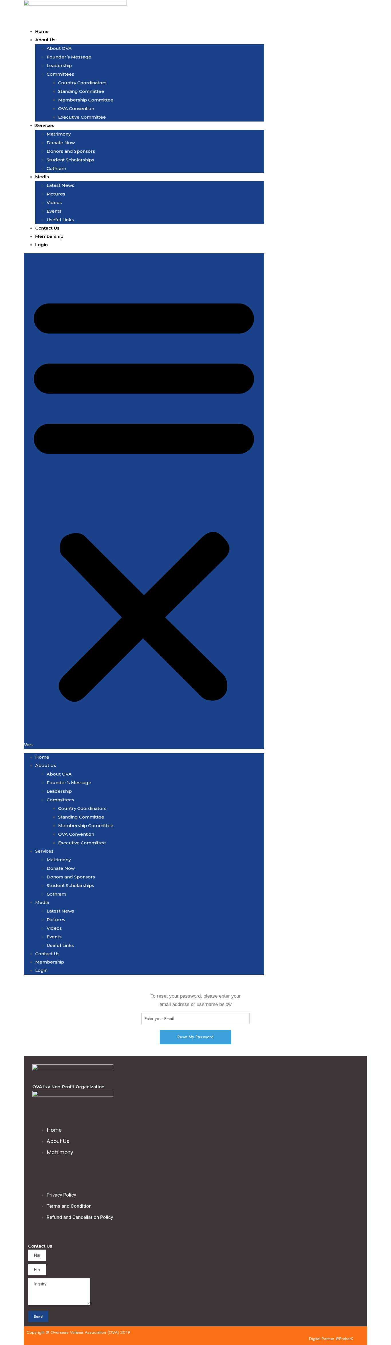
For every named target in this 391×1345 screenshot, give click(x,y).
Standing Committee (81, 91)
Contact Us (47, 228)
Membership (49, 236)
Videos (54, 202)
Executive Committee (82, 117)
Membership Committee (85, 100)
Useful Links (60, 219)
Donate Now (61, 142)
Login (41, 244)
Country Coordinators (82, 82)
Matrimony (59, 134)
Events (54, 211)
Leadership (59, 65)
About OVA (59, 48)
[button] (144, 501)
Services (44, 125)
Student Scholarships (70, 160)
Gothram (56, 168)
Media (42, 176)
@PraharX (344, 1339)
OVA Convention (76, 108)
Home (42, 31)
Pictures (56, 194)
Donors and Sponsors (71, 151)
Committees (60, 74)
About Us (45, 39)
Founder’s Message (69, 57)
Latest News (60, 185)
